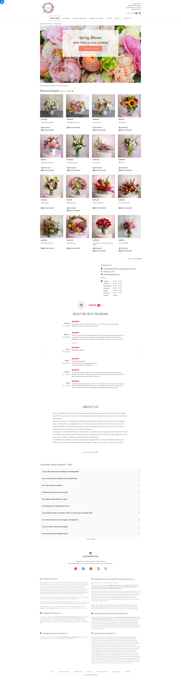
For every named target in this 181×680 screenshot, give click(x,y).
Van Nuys (119, 585)
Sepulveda (99, 588)
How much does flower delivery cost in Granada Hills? (59, 478)
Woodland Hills (111, 585)
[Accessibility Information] (2, 2)
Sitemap (127, 672)
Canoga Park (125, 585)
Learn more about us (90, 452)
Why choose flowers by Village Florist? (55, 534)
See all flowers (66, 91)
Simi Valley (110, 588)
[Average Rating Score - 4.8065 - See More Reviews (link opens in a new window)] (92, 305)
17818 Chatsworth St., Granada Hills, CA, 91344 (119, 269)
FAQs (52, 672)
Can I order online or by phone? (52, 485)
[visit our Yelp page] (106, 568)
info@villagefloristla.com (111, 274)
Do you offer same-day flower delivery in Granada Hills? (60, 472)
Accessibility (116, 672)
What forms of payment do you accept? (55, 492)
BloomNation (101, 561)
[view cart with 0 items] (140, 13)
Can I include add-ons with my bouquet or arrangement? (60, 520)
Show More (75, 343)
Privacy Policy (78, 672)
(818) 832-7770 (136, 9)
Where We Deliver (50, 579)
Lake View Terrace (96, 587)
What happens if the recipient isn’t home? (55, 506)
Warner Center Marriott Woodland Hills (67, 637)
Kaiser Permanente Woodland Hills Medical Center (66, 617)
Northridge (104, 587)
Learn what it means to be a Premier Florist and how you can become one (90, 563)
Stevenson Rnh (117, 588)
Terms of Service (64, 672)
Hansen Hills (125, 587)
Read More (90, 539)
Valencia (104, 588)
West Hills (118, 587)
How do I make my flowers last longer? (55, 527)
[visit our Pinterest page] (90, 568)
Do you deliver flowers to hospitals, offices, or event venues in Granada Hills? (67, 513)
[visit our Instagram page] (75, 568)
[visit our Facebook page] (83, 568)
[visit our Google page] (98, 568)
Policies (89, 672)
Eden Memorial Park (106, 619)
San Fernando (111, 587)
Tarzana (131, 587)
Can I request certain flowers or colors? (55, 499)
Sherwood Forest (134, 585)
